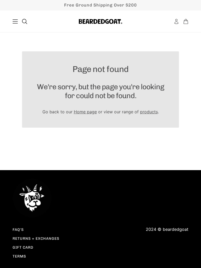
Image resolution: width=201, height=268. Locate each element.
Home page (85, 111)
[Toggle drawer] (15, 21)
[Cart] (185, 21)
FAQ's (18, 229)
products (149, 111)
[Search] (24, 21)
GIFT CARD (23, 247)
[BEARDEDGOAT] (100, 21)
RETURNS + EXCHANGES (36, 238)
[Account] (176, 21)
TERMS (19, 256)
